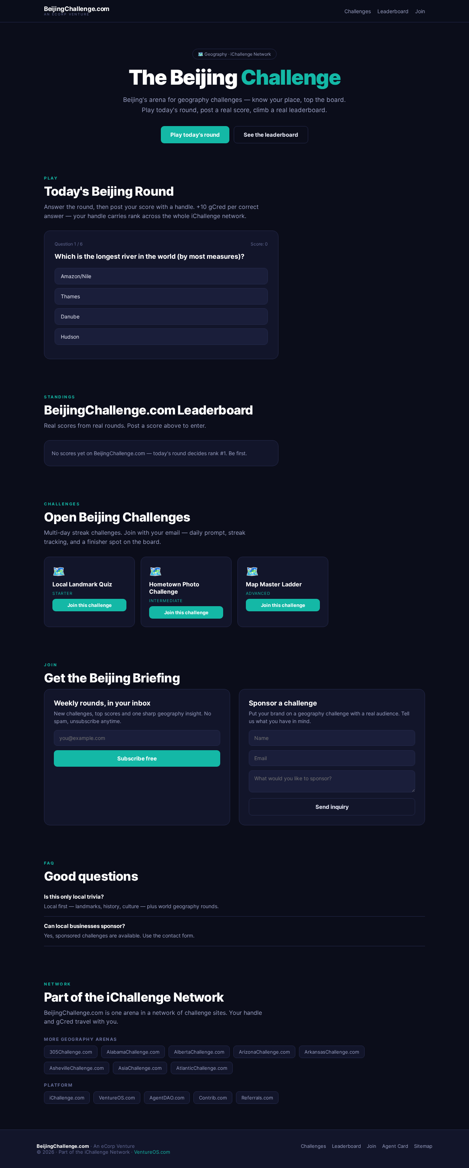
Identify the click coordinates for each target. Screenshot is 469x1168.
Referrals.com (257, 1098)
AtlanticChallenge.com (201, 1068)
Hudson (70, 337)
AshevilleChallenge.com (76, 1068)
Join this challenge (89, 605)
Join (420, 11)
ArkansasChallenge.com (331, 1052)
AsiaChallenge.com (140, 1068)
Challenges (357, 11)
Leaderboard (393, 11)
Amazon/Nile (76, 276)
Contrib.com (213, 1098)
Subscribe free (137, 758)
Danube (70, 316)
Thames (70, 296)
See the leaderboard (271, 134)
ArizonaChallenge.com (264, 1052)
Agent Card (395, 1146)
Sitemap (423, 1146)
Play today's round (195, 134)
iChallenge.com (66, 1098)
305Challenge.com (70, 1052)
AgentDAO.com (166, 1098)
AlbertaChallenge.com (199, 1052)
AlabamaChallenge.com (133, 1052)
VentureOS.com (117, 1098)
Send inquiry (332, 806)
